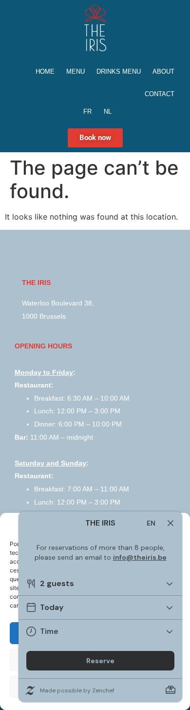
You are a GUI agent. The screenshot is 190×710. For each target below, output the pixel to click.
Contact (159, 94)
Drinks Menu (118, 71)
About (163, 71)
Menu (75, 71)
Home (45, 71)
